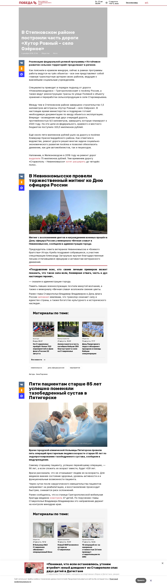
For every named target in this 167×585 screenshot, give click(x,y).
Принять (141, 580)
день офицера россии (56, 368)
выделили (34, 158)
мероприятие (75, 368)
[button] (34, 567)
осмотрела (56, 498)
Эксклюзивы (132, 3)
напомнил (44, 297)
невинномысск (36, 368)
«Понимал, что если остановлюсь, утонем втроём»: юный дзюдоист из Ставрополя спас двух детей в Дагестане (82, 567)
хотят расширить (75, 161)
